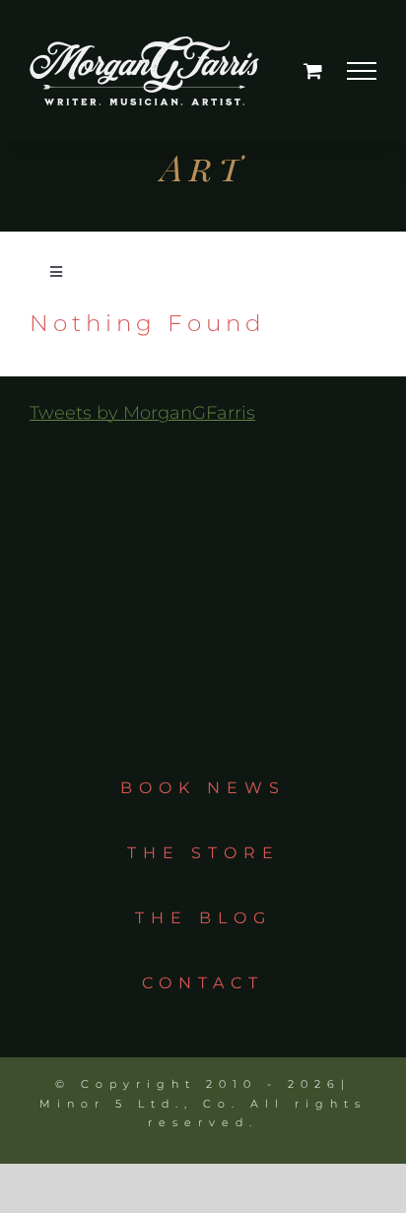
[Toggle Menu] (362, 71)
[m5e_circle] (203, 549)
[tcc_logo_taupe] (203, 457)
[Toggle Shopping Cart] (313, 70)
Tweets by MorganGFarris (142, 413)
